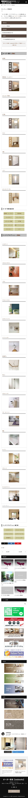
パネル (3, 281)
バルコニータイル (6, 262)
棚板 (3, 430)
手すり (3, 374)
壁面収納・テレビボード (7, 77)
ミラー (3, 170)
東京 (3, 547)
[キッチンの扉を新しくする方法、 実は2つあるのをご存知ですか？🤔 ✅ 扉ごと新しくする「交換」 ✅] (20, 743)
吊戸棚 (3, 114)
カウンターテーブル (6, 189)
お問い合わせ (14, 791)
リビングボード (19, 217)
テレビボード (9, 217)
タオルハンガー (5, 393)
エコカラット (5, 244)
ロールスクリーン (6, 486)
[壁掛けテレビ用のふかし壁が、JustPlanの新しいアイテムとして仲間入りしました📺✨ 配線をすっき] (7, 743)
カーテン (4, 449)
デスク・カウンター (8, 225)
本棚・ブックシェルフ (19, 225)
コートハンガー (5, 337)
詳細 (13, 53)
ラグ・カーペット (6, 412)
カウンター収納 (8, 221)
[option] (7, 766)
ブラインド (4, 468)
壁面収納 (19, 213)
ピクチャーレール (6, 318)
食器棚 (3, 58)
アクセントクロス (6, 300)
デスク (3, 133)
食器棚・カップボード (9, 213)
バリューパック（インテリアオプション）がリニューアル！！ (7, 772)
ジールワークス (16, 16)
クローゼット (9, 229)
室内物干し (4, 356)
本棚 (3, 151)
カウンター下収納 (6, 95)
